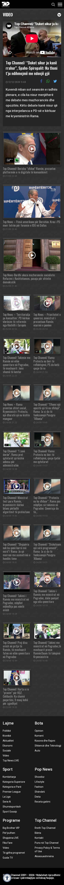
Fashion (39, 786)
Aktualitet (8, 740)
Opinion (39, 730)
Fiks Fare (7, 842)
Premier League (12, 791)
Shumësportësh (12, 806)
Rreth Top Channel (45, 827)
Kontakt (39, 837)
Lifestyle (39, 781)
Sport (7, 769)
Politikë (7, 730)
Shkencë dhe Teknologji (48, 745)
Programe (11, 820)
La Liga (6, 796)
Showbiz (39, 776)
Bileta (38, 832)
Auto (37, 750)
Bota (39, 723)
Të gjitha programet (14, 852)
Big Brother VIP (11, 827)
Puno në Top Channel (46, 842)
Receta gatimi (42, 801)
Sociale (7, 750)
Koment (39, 735)
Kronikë (7, 735)
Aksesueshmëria (44, 856)
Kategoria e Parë (12, 786)
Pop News (43, 769)
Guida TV (8, 857)
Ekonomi (7, 745)
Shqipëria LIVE (11, 837)
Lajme (8, 723)
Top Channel (45, 820)
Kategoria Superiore (14, 781)
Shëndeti (40, 791)
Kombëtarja (9, 776)
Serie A (7, 801)
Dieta (38, 796)
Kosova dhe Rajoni (45, 740)
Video (8, 14)
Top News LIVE (11, 760)
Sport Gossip (10, 811)
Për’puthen (9, 832)
